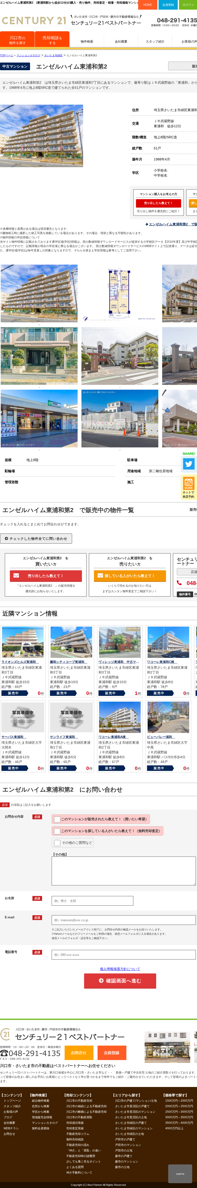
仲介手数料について (79, 1172)
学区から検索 (40, 1111)
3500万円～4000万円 (179, 1122)
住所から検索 (40, 1106)
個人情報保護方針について (120, 969)
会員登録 (168, 4)
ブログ (8, 1117)
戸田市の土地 (123, 1150)
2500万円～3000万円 (179, 1111)
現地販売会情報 (42, 1117)
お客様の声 (11, 1111)
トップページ (12, 1100)
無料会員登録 (40, 1128)
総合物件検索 (40, 1100)
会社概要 (121, 41)
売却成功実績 (75, 1122)
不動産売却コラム (77, 1134)
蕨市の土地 (122, 1167)
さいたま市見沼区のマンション (135, 1111)
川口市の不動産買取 (79, 1117)
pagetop (180, 1174)
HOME (147, 4)
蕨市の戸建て (123, 1156)
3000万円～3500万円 (179, 1117)
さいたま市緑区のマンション (134, 1128)
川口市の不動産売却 (79, 1100)
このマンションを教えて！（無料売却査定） (111, 831)
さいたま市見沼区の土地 (131, 1117)
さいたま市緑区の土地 (129, 1134)
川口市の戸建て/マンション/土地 (136, 1100)
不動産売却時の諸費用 (80, 1156)
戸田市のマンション (128, 1145)
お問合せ (9, 1134)
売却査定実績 (75, 1128)
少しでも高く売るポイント (83, 1161)
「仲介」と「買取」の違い (83, 1150)
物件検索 (87, 41)
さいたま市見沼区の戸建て (132, 1106)
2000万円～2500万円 (179, 1106)
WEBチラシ (11, 1128)
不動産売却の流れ (77, 1145)
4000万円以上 (174, 1128)
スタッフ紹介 (155, 41)
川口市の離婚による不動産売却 (86, 1111)
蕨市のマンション (126, 1161)
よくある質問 (75, 1167)
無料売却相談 (75, 1139)
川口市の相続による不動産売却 (86, 1106)
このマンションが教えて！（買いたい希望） (104, 819)
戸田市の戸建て (125, 1139)
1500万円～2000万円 (179, 1100)
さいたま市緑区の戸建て (131, 1122)
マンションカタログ (45, 1122)
